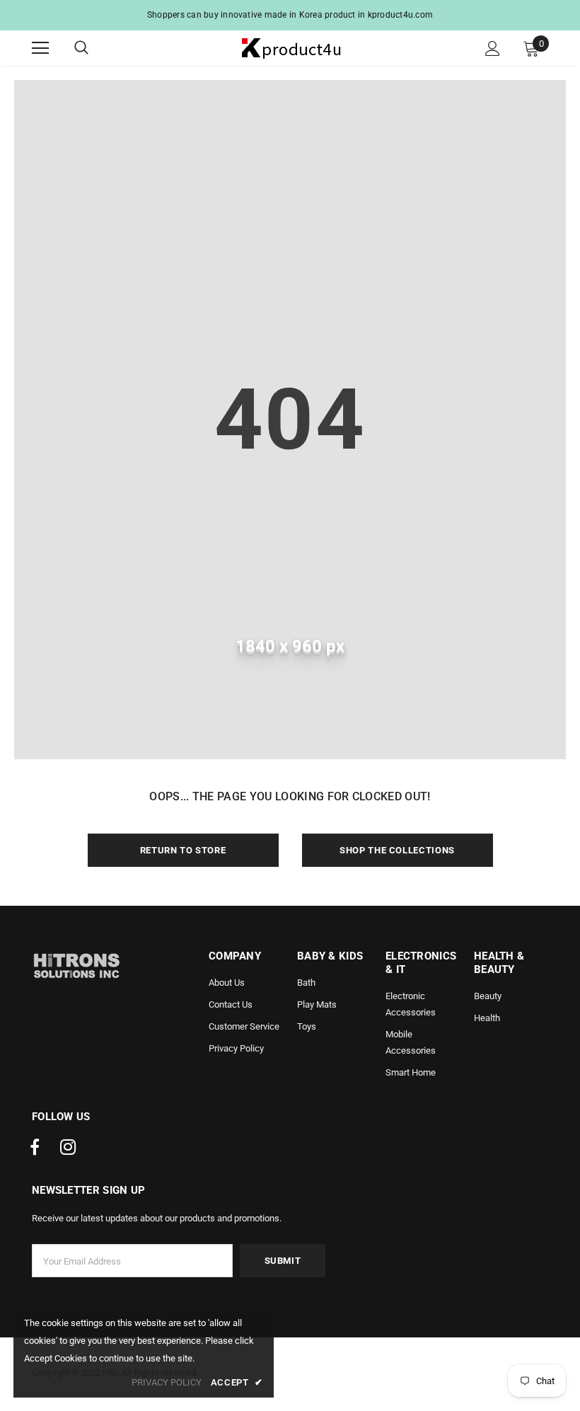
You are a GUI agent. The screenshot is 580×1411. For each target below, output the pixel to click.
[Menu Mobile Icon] (40, 48)
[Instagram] (68, 1148)
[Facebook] (34, 1148)
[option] (290, 15)
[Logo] (292, 47)
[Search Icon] (95, 48)
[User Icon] (492, 48)
